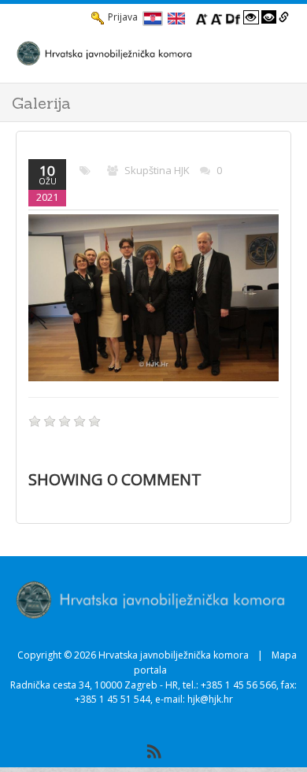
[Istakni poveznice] (284, 17)
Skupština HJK (157, 170)
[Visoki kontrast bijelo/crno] (251, 17)
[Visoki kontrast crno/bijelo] (269, 17)
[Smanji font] (216, 17)
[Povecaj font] (201, 17)
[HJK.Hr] (138, 53)
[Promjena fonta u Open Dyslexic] (233, 17)
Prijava (123, 17)
